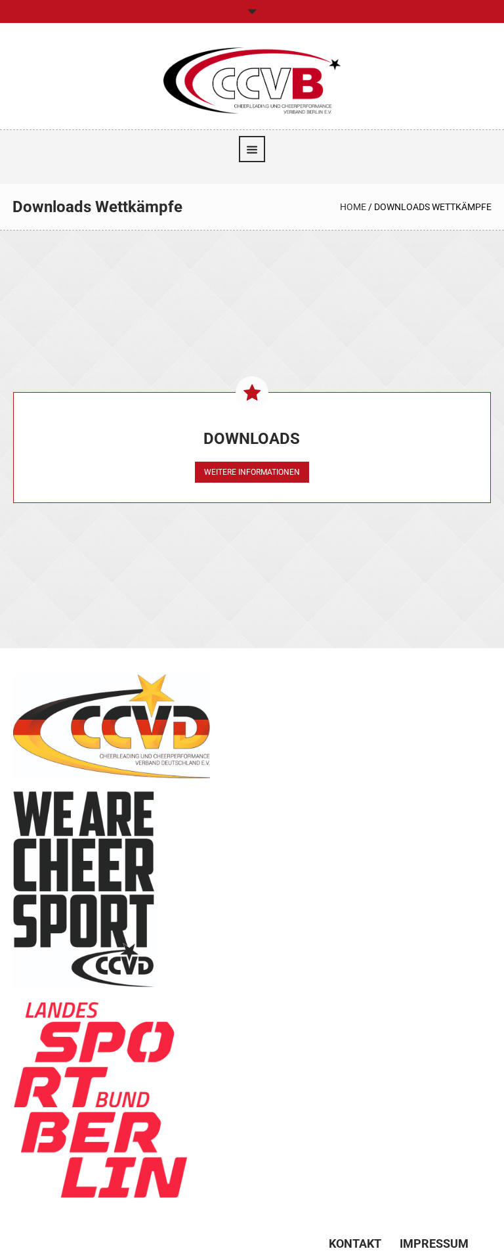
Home (353, 207)
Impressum (434, 1244)
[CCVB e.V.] (252, 79)
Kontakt (355, 1244)
